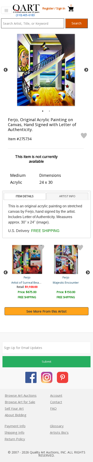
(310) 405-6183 (25, 15)
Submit (46, 361)
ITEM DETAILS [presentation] (25, 196)
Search (76, 23)
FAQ (53, 408)
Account (56, 395)
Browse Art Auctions (21, 395)
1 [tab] (42, 111)
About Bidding (15, 415)
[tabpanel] (46, 70)
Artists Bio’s (59, 432)
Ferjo (27, 277)
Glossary (57, 426)
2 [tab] (49, 111)
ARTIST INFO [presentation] (67, 196)
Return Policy (15, 439)
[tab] (25, 196)
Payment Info (15, 426)
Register (48, 8)
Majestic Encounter (66, 282)
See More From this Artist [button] (46, 311)
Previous (5, 70)
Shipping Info (14, 432)
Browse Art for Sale (20, 402)
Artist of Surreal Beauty (27, 282)
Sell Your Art (14, 408)
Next (86, 70)
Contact (56, 402)
